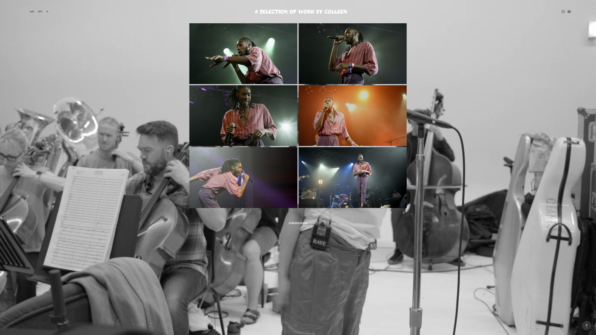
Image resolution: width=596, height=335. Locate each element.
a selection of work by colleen (301, 12)
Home (32, 11)
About (40, 11)
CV (47, 11)
